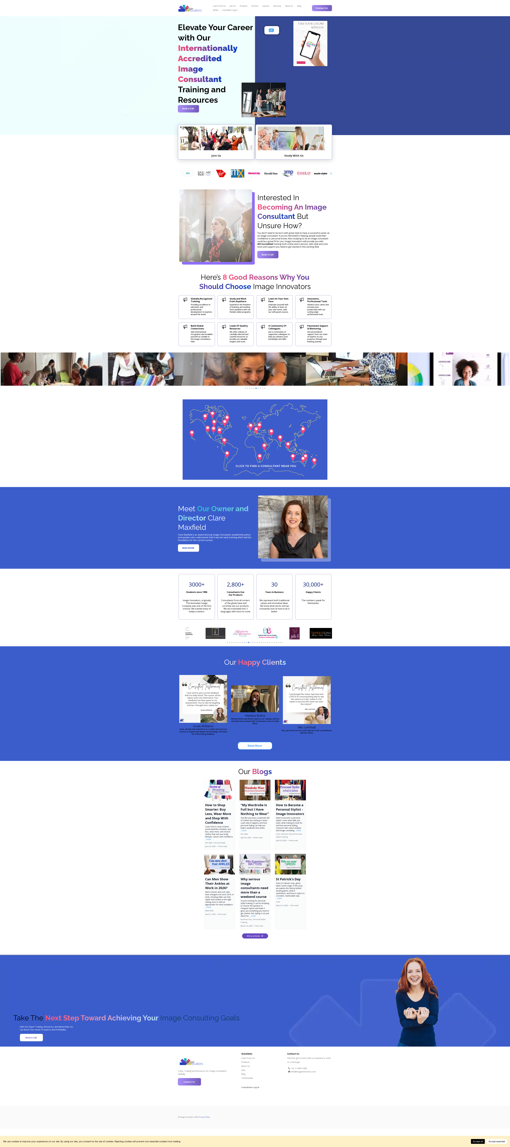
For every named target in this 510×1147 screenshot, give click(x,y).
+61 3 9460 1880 (299, 1068)
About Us (289, 6)
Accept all (478, 1141)
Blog (299, 6)
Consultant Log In (229, 10)
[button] (219, 815)
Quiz (243, 1070)
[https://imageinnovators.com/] (190, 8)
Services (254, 6)
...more (208, 839)
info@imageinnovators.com (303, 1071)
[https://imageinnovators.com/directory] (255, 439)
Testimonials (247, 1078)
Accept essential (496, 1141)
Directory (277, 6)
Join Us (233, 6)
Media (215, 10)
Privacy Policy (204, 1117)
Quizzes (265, 6)
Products (243, 6)
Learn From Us (219, 6)
